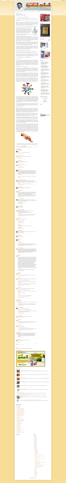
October (36, 451)
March (35, 472)
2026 (34, 435)
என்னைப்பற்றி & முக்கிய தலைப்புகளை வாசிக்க (23, 11)
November (36, 450)
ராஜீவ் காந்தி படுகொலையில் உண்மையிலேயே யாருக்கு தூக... (40, 462)
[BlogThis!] (23, 146)
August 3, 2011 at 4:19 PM (20, 207)
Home (16, 11)
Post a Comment (19, 342)
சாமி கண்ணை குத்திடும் (37, 460)
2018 (34, 442)
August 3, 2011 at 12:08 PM (21, 167)
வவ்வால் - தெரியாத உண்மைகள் (23, 381)
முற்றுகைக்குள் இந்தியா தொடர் (20, 413)
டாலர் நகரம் (18, 416)
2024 (34, 437)
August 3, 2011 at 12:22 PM (21, 177)
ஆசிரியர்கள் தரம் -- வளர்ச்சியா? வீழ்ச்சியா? (39, 466)
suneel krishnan (19, 190)
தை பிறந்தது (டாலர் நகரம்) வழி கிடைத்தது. (45, 92)
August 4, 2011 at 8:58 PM (20, 305)
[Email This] (22, 146)
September (36, 452)
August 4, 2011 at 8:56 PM (20, 297)
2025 (34, 436)
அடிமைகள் (36, 459)
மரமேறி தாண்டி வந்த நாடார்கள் (23, 377)
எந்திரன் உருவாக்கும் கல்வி (37, 467)
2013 (34, 447)
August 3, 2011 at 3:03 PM (20, 188)
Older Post (37, 343)
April (35, 471)
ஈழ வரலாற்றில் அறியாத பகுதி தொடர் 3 (20, 412)
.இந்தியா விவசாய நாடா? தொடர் (20, 415)
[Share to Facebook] (24, 146)
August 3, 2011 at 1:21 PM (20, 184)
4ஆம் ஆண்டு (18, 425)
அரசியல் (17, 406)
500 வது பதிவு (18, 427)
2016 (34, 444)
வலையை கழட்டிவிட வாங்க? (43, 75)
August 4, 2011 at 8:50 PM (20, 285)
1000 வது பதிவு (18, 422)
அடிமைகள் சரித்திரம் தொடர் (19, 411)
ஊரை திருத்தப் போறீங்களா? (37, 461)
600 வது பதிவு (18, 429)
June (35, 469)
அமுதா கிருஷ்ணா (19, 155)
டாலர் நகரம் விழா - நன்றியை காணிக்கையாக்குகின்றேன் (43, 82)
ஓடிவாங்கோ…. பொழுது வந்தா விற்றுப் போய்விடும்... (39, 458)
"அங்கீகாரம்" (38, 11)
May (35, 470)
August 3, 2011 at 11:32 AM (21, 153)
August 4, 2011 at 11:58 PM (21, 313)
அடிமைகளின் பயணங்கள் (37, 457)
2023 (34, 438)
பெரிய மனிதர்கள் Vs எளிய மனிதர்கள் (44, 68)
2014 (34, 446)
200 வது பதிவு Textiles (19, 423)
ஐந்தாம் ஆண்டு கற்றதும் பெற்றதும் (20, 420)
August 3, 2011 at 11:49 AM (21, 162)
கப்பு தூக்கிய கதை (42, 85)
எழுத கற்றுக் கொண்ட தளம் (33, 11)
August (35, 453)
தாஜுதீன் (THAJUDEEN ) (20, 164)
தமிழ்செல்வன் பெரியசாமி (20, 209)
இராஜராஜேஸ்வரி (19, 230)
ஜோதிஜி (18, 287)
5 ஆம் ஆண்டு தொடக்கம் (19, 426)
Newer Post (17, 343)
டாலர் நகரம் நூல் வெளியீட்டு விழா (20, 408)
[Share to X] (24, 146)
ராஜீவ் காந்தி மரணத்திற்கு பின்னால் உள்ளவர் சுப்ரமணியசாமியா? (23, 394)
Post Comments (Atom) (21, 344)
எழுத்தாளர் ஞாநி (18, 432)
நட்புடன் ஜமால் (19, 150)
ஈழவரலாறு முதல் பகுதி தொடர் (19, 409)
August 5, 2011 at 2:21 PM (20, 317)
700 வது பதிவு (18, 430)
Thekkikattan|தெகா (20, 307)
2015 (34, 445)
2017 (34, 443)
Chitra (18, 169)
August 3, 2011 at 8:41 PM (20, 228)
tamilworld (19, 160)
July (35, 468)
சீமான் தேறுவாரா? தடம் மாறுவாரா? (44, 61)
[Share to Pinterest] (25, 146)
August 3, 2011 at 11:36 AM (21, 158)
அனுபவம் (18, 405)
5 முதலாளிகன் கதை (19, 418)
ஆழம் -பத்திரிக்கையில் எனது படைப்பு (20, 419)
